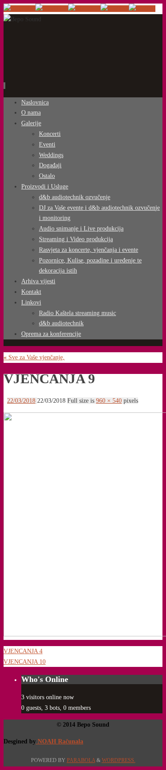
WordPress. (118, 760)
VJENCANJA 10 (25, 661)
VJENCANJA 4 (23, 651)
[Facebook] (51, 8)
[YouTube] (19, 8)
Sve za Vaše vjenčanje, (34, 357)
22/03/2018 (21, 400)
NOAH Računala (59, 741)
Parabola (81, 760)
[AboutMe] (84, 8)
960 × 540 (109, 400)
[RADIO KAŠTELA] (114, 8)
